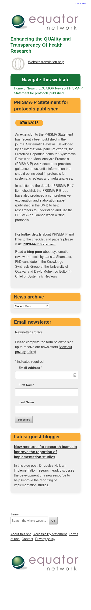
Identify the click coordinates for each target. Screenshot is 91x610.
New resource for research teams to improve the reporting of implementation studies (45, 452)
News (31, 88)
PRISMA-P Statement (39, 244)
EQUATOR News (50, 88)
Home (18, 88)
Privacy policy (45, 538)
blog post (34, 252)
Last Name (26, 402)
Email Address (30, 367)
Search (15, 514)
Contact (27, 538)
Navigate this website (46, 79)
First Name (26, 385)
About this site (20, 533)
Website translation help (46, 62)
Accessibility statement (50, 533)
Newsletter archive (28, 332)
